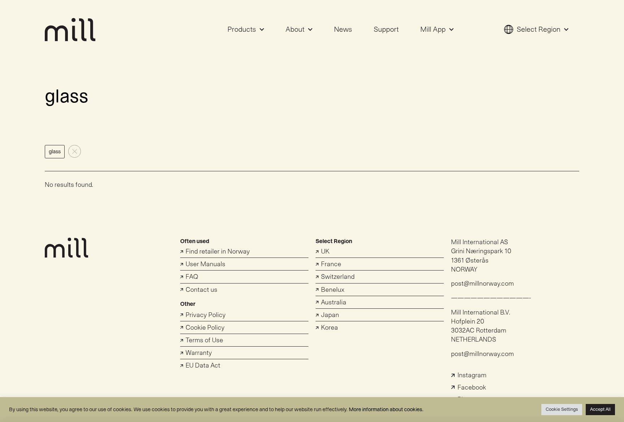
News (343, 29)
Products (242, 29)
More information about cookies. (386, 409)
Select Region (538, 29)
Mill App (433, 29)
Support (386, 29)
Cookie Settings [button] (562, 409)
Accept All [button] (600, 409)
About (295, 29)
